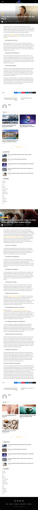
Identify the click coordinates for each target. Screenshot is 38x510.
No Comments (17, 21)
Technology (4, 490)
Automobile (4, 182)
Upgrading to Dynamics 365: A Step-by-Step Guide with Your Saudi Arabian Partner (10, 99)
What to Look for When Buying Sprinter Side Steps (17, 159)
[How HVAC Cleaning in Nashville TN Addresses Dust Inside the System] (4, 174)
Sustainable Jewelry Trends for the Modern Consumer (9, 431)
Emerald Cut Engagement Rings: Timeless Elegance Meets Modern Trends (28, 416)
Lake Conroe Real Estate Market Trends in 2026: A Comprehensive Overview (10, 141)
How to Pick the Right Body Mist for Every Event (9, 416)
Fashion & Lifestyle (5, 217)
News (3, 195)
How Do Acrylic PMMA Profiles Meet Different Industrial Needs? (9, 126)
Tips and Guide (4, 201)
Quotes (3, 196)
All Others (3, 181)
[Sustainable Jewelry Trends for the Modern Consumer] (10, 424)
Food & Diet (4, 190)
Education (3, 187)
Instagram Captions (5, 193)
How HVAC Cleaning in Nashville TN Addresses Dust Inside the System (21, 173)
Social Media (4, 198)
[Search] (35, 1)
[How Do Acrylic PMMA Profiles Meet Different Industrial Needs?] (10, 119)
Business (3, 185)
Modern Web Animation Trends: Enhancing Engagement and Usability (27, 126)
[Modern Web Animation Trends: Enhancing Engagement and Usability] (28, 119)
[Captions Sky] (19, 1)
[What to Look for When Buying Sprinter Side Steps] (4, 160)
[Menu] (2, 1)
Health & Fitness (4, 192)
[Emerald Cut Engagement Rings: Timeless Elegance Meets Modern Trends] (28, 409)
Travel (3, 203)
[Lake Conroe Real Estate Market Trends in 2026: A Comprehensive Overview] (10, 134)
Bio (2, 184)
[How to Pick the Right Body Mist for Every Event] (10, 409)
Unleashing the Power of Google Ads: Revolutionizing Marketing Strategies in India (10, 389)
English (5, 21)
